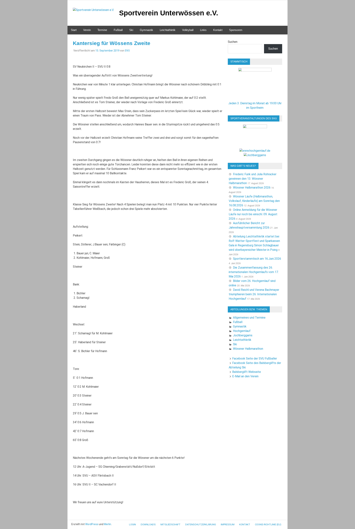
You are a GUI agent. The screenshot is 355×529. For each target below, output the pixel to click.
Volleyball (187, 29)
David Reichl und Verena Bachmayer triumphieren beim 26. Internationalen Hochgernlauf (254, 294)
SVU (127, 50)
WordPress (91, 524)
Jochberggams (242, 335)
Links (203, 29)
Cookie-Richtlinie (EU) (268, 524)
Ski (131, 29)
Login (132, 524)
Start (74, 29)
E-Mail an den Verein (245, 376)
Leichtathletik (167, 29)
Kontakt (217, 29)
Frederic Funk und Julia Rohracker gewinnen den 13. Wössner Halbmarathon (252, 178)
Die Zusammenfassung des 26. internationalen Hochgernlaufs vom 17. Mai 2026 (254, 272)
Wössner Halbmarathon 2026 (252, 187)
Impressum (227, 524)
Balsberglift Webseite (246, 372)
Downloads (148, 524)
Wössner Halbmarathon (248, 348)
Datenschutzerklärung (200, 524)
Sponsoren (235, 29)
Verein (87, 29)
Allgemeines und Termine (249, 317)
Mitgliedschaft (170, 524)
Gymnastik (146, 29)
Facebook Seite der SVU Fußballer (254, 358)
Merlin (107, 524)
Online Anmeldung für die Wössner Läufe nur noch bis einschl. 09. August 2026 (253, 214)
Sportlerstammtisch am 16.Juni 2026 (257, 258)
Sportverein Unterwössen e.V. (168, 13)
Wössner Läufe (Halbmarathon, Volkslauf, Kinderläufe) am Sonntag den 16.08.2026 (254, 201)
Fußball (118, 29)
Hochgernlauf (242, 331)
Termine (102, 29)
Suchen (232, 42)
